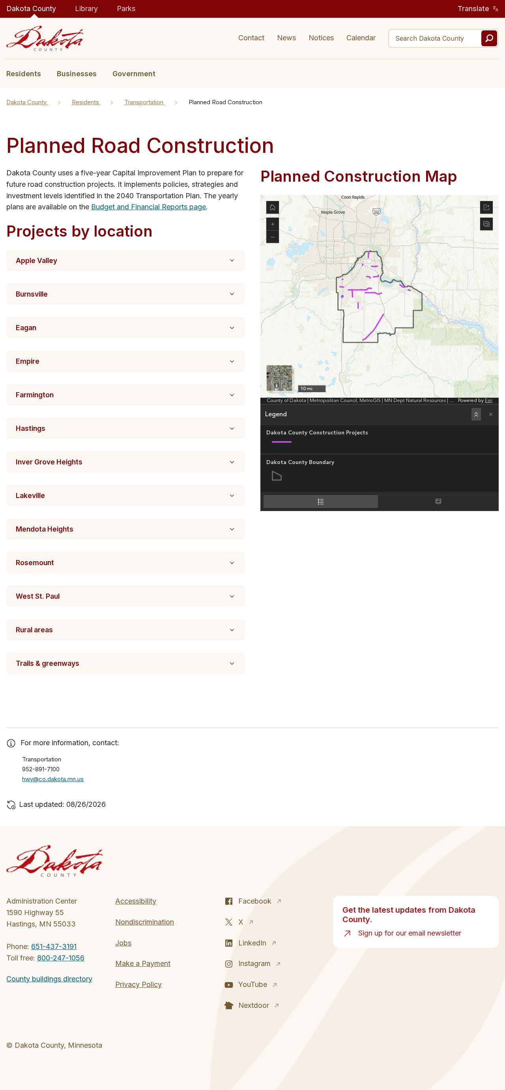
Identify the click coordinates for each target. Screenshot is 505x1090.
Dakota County (31, 8)
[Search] (489, 38)
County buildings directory (49, 979)
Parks (126, 8)
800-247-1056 (60, 958)
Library (86, 8)
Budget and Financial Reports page (148, 207)
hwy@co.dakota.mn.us (53, 779)
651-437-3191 (54, 946)
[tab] (27, 73)
